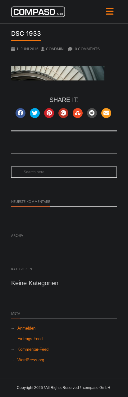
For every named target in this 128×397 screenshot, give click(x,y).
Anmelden (26, 328)
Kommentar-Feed (32, 349)
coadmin (55, 49)
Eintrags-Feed (30, 338)
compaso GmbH (96, 388)
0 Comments (87, 49)
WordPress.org (30, 360)
